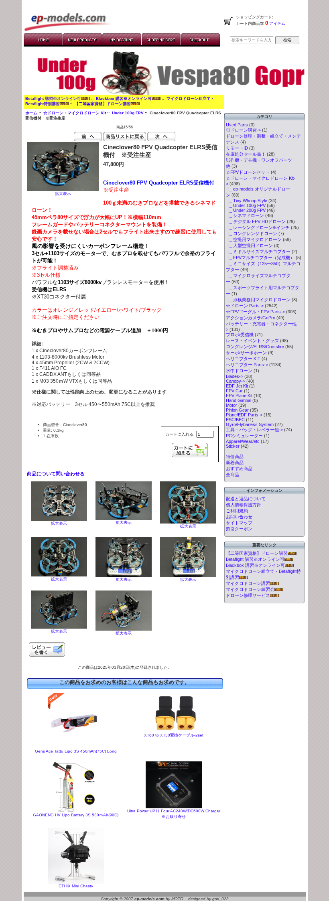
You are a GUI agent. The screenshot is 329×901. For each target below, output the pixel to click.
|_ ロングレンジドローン (251, 233)
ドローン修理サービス (248, 595)
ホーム (31, 113)
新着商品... (236, 462)
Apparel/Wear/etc (243, 441)
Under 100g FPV (128, 113)
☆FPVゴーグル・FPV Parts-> (255, 311)
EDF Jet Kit (237, 386)
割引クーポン (239, 528)
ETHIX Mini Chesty (76, 886)
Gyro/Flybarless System (250, 424)
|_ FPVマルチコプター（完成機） (260, 257)
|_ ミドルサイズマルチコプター (258, 251)
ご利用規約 (237, 510)
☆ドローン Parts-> (245, 305)
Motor (231, 405)
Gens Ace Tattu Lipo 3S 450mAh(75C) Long (76, 751)
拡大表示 (59, 523)
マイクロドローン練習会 (250, 589)
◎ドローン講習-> (243, 130)
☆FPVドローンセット (248, 172)
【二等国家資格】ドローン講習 (103, 103)
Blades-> (234, 376)
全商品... (234, 474)
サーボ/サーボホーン (246, 352)
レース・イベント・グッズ (252, 340)
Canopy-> (235, 381)
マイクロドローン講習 (248, 583)
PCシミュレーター (244, 435)
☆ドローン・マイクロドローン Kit (74, 113)
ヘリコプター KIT (243, 358)
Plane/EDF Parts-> (244, 414)
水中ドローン (239, 370)
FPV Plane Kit (239, 395)
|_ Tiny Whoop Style (246, 200)
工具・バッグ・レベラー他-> (254, 429)
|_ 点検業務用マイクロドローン (258, 299)
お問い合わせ (239, 516)
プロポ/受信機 (240, 334)
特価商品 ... (237, 456)
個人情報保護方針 (243, 504)
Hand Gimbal (238, 400)
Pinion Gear (237, 410)
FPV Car (234, 390)
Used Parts (237, 124)
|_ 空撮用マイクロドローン (254, 239)
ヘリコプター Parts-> (247, 364)
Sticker (233, 446)
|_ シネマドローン (245, 215)
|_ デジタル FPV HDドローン (256, 221)
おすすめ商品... (241, 468)
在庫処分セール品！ (246, 154)
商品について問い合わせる (56, 474)
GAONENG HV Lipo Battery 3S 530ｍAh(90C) (75, 815)
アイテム (276, 23)
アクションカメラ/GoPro (250, 317)
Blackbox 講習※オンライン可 (124, 98)
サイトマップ (239, 522)
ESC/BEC (235, 419)
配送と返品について (246, 498)
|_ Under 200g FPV (246, 210)
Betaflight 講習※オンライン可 (53, 98)
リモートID (237, 148)
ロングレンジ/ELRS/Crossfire (255, 346)
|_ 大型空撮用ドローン (249, 245)
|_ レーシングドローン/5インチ (258, 227)
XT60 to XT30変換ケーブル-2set (173, 735)
